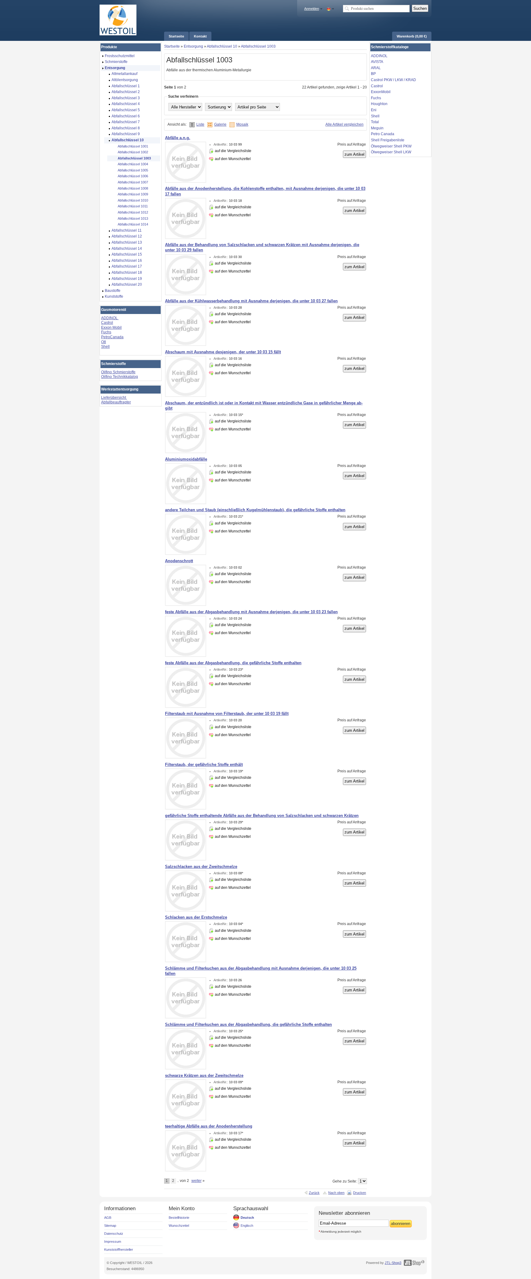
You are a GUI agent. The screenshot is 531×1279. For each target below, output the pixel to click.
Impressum (112, 1241)
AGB (107, 1217)
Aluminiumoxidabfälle (186, 459)
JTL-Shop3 (393, 1263)
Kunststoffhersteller (118, 1249)
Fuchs (106, 332)
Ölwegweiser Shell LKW (391, 152)
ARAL (376, 68)
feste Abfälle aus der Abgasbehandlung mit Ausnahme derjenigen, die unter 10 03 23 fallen (251, 612)
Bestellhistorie (179, 1217)
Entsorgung (193, 46)
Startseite (172, 46)
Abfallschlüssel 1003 (258, 46)
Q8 (103, 342)
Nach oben (336, 1193)
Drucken (359, 1193)
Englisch (247, 1225)
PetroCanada (112, 337)
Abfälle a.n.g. (177, 137)
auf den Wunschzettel (233, 159)
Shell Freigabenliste (387, 140)
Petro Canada (382, 134)
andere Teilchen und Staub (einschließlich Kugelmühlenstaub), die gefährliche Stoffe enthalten (255, 510)
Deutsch (247, 1217)
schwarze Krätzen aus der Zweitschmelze (204, 1075)
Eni (373, 110)
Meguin (377, 128)
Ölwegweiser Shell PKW (391, 146)
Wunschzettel (179, 1225)
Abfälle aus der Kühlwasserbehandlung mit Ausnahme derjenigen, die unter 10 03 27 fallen (251, 301)
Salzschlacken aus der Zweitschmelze (201, 866)
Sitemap (110, 1225)
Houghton (379, 104)
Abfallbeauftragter (116, 402)
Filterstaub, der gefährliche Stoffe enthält (204, 764)
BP (373, 74)
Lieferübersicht (114, 397)
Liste (200, 124)
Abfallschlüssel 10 (222, 46)
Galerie (220, 124)
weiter (196, 1181)
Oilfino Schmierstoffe (118, 372)
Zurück (314, 1193)
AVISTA (377, 62)
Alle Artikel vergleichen (344, 124)
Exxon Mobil (111, 327)
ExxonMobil (381, 92)
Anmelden (311, 8)
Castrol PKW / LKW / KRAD (393, 80)
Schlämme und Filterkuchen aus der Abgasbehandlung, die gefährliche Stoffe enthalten (248, 1024)
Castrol (107, 322)
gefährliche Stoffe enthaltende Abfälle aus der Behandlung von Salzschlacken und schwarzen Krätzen (262, 815)
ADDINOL (110, 318)
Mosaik (242, 124)
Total (375, 122)
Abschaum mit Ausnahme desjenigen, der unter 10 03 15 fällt (223, 352)
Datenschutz (113, 1233)
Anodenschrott (179, 561)
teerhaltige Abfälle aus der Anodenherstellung (208, 1126)
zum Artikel (354, 154)
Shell (105, 346)
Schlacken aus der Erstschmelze (196, 917)
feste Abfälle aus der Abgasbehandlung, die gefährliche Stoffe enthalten (233, 663)
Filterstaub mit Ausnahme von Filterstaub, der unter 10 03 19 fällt (227, 713)
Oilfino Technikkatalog (119, 377)
